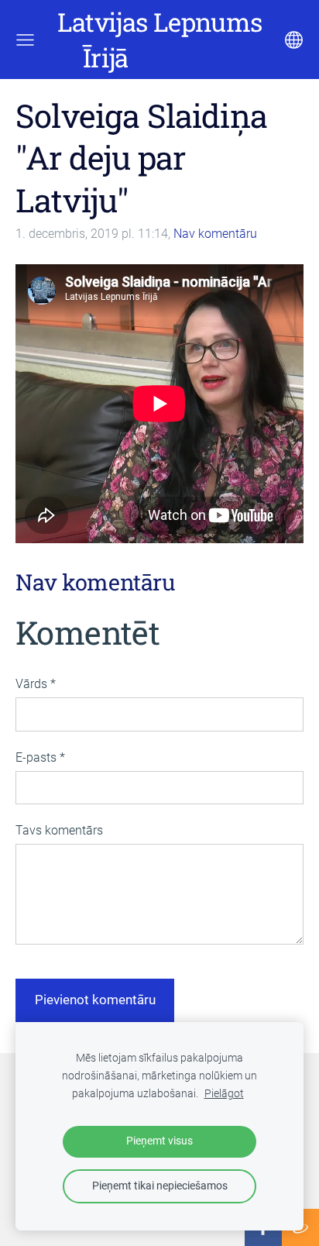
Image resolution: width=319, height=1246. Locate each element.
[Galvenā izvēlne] (25, 40)
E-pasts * (40, 757)
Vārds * (35, 683)
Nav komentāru (215, 233)
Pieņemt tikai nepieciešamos (160, 1186)
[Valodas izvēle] (294, 40)
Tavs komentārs (59, 830)
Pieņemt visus (159, 1141)
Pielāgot (224, 1093)
